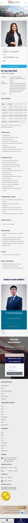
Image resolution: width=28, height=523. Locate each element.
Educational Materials (6, 391)
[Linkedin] (11, 488)
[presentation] (2, 331)
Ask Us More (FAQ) (15, 361)
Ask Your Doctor (5, 385)
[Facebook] (2, 488)
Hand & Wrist (4, 424)
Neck (2, 406)
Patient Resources (6, 382)
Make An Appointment (14, 66)
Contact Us (3, 399)
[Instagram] (5, 488)
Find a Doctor (14, 355)
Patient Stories (4, 396)
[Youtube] (8, 488)
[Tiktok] (15, 488)
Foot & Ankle (4, 417)
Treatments (4, 428)
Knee (2, 414)
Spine (2, 409)
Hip (2, 411)
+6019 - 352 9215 (8, 480)
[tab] (14, 355)
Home (2, 12)
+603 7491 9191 (8, 57)
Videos (3, 393)
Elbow (2, 422)
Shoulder (3, 419)
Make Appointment (14, 326)
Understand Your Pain (7, 402)
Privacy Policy (8, 512)
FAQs (2, 388)
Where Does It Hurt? (14, 358)
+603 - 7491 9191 (8, 477)
